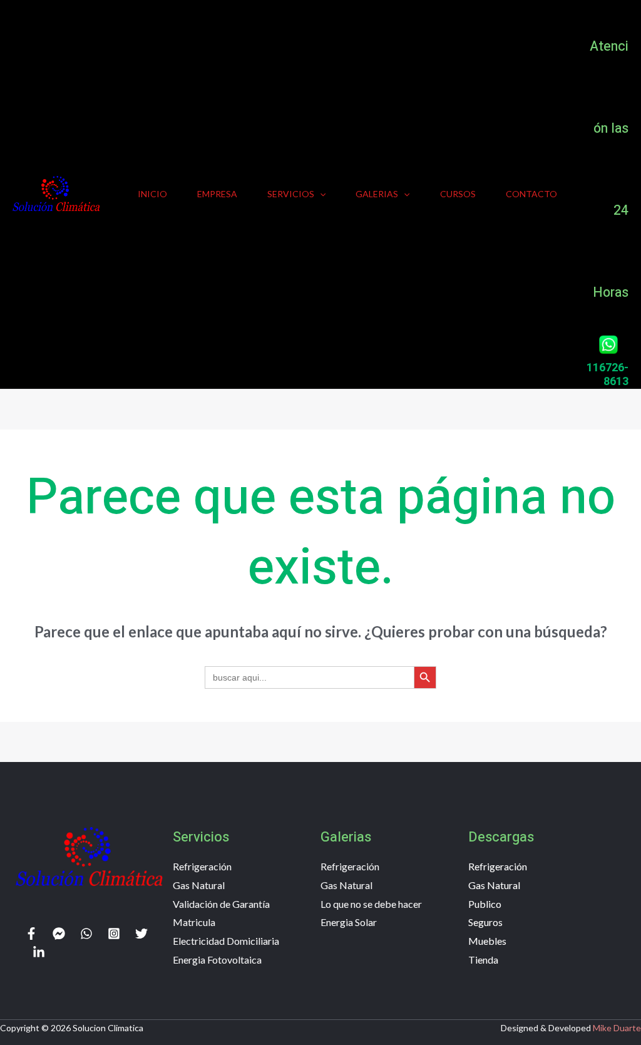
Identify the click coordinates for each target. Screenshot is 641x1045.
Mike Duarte (617, 1027)
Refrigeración (202, 866)
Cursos (458, 193)
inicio (152, 193)
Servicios (290, 193)
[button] (320, 194)
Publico (484, 904)
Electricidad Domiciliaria (226, 941)
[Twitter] (141, 933)
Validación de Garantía (221, 904)
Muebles (487, 941)
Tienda (483, 959)
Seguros (485, 922)
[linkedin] (39, 952)
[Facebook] (31, 933)
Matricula (194, 922)
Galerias (377, 193)
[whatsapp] (86, 933)
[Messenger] (59, 933)
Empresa (217, 193)
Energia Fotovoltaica (217, 959)
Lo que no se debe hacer (371, 904)
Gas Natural (199, 885)
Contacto (531, 193)
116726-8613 (607, 374)
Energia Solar (348, 922)
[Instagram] (114, 933)
